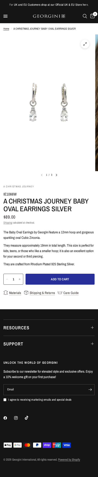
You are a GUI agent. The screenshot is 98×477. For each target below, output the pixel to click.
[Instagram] (19, 418)
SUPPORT (13, 344)
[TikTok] (30, 418)
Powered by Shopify (69, 460)
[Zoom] (85, 44)
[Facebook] (8, 418)
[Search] (85, 16)
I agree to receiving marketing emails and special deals (39, 400)
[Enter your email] (90, 389)
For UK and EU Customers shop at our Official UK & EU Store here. (49, 5)
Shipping (7, 222)
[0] (92, 16)
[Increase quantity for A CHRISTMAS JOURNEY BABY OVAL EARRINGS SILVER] (19, 279)
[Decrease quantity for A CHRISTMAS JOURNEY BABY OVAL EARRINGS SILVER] (7, 279)
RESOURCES (16, 328)
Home (6, 29)
